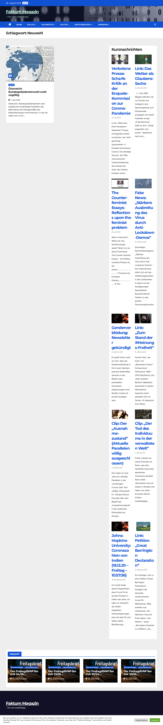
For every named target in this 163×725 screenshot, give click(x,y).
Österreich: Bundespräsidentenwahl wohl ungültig (27, 92)
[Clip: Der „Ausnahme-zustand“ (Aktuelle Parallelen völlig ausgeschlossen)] (120, 417)
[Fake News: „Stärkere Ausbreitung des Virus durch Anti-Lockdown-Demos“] (143, 186)
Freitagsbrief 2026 (31, 667)
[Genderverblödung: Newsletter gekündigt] (120, 321)
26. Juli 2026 (93, 679)
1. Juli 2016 (15, 100)
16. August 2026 (57, 679)
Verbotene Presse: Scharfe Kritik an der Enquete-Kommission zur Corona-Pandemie (121, 90)
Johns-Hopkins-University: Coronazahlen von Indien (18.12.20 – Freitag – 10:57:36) (121, 555)
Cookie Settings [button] (141, 720)
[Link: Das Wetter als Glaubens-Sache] (143, 62)
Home (19, 25)
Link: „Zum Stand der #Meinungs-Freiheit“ (144, 337)
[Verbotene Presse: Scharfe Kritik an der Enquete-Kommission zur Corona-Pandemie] (120, 62)
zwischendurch (83, 25)
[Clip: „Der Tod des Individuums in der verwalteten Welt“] (143, 417)
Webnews (103, 25)
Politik (31, 25)
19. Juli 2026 (131, 679)
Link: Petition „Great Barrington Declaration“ (144, 550)
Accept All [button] (155, 720)
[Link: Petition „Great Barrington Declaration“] (143, 529)
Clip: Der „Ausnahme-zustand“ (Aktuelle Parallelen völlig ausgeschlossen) (121, 443)
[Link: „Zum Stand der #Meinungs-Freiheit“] (143, 321)
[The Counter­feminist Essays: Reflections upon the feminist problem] (120, 186)
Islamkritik (48, 25)
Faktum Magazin (22, 11)
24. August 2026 (19, 679)
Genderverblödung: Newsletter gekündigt (121, 337)
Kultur (64, 25)
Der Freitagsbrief (17, 667)
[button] (155, 24)
